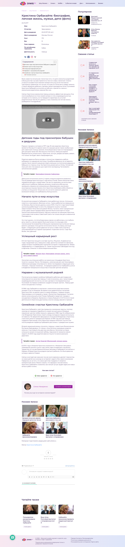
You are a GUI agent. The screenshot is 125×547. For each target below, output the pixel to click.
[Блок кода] (46, 477)
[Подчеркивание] (34, 477)
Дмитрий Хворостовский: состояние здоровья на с (96, 18)
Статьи (93, 35)
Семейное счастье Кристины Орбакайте (37, 73)
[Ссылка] (48, 477)
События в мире (71, 3)
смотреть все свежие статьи (89, 119)
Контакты (79, 538)
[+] (53, 476)
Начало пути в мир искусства (33, 66)
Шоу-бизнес (43, 3)
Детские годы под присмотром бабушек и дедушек (40, 64)
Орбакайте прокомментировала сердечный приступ (66, 519)
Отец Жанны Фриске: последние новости (95, 31)
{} (50, 476)
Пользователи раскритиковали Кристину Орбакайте (29, 520)
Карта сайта (95, 542)
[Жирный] (29, 477)
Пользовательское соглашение (81, 542)
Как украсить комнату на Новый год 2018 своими (97, 42)
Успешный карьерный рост (32, 68)
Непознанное (90, 3)
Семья (53, 3)
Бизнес (100, 3)
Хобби (60, 3)
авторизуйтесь (70, 466)
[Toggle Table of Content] (54, 62)
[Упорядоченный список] (39, 477)
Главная (73, 538)
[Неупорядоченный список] (41, 477)
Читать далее (27, 526)
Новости (94, 23)
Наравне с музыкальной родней (34, 70)
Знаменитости (96, 24)
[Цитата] (44, 477)
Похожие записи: (31, 74)
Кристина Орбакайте (34, 445)
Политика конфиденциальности (81, 540)
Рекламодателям (87, 538)
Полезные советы (94, 48)
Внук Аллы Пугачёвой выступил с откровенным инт (48, 519)
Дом (81, 3)
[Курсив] (32, 477)
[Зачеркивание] (36, 477)
